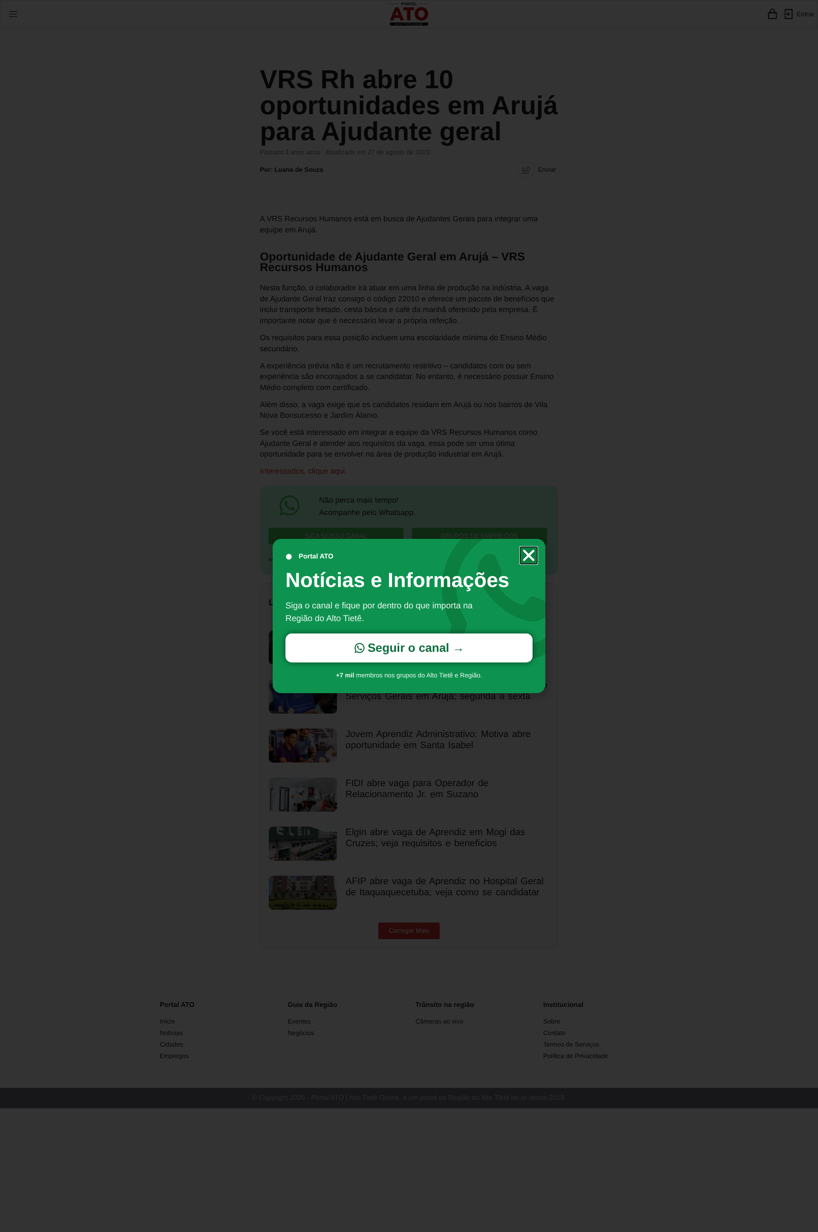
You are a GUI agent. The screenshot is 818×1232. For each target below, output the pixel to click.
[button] (529, 555)
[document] (409, 616)
